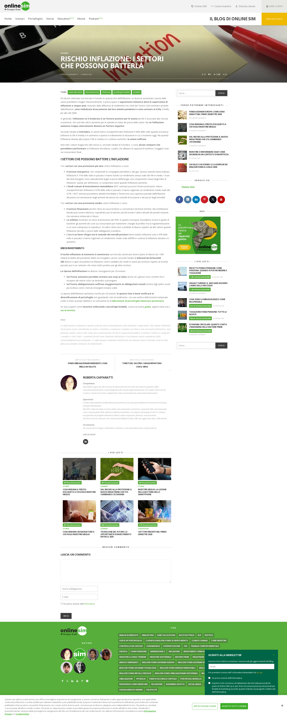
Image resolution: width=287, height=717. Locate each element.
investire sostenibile (160, 657)
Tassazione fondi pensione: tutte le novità (208, 313)
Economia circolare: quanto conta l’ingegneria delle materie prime (208, 325)
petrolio (141, 679)
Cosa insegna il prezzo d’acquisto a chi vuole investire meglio (79, 492)
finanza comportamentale (205, 646)
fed (185, 646)
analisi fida (148, 635)
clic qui (259, 672)
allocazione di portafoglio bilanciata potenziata (138, 300)
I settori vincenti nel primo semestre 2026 (152, 533)
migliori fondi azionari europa (158, 662)
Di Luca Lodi (194, 171)
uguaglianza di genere (131, 689)
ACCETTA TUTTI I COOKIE (234, 706)
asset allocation (75, 92)
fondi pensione (139, 651)
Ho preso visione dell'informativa (227, 678)
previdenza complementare (133, 684)
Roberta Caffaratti (69, 74)
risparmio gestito (175, 684)
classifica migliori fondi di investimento (167, 640)
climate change (200, 640)
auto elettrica (186, 635)
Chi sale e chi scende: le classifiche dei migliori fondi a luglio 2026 (208, 165)
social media (194, 684)
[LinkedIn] (196, 199)
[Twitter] (213, 199)
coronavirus (153, 646)
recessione (156, 684)
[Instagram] (187, 199)
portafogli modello (122, 92)
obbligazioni (126, 679)
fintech (123, 651)
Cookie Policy (22, 714)
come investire (218, 640)
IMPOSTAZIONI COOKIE (205, 706)
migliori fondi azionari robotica (195, 662)
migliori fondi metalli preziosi (135, 673)
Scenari (64, 53)
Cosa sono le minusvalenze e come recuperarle (207, 300)
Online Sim (188, 187)
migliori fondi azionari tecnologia (137, 668)
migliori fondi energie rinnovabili (178, 668)
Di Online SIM (194, 158)
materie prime (182, 657)
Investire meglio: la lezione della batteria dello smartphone (152, 492)
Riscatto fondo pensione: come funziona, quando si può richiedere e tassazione (208, 270)
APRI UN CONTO (274, 18)
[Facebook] (179, 199)
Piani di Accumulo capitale (163, 679)
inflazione (106, 92)
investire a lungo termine (132, 657)
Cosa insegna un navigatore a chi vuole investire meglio (78, 533)
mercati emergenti (128, 662)
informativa (89, 603)
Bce (199, 635)
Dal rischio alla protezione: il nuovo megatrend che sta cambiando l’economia (116, 492)
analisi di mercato (128, 635)
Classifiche (143, 528)
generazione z (157, 651)
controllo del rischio (131, 646)
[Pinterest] (204, 199)
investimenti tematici (194, 651)
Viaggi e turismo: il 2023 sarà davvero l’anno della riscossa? (208, 284)
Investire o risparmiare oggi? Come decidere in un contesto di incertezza (209, 153)
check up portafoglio (130, 640)
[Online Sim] (74, 630)
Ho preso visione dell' (79, 603)
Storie (66, 486)
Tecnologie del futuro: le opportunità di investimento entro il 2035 (115, 534)
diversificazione (92, 92)
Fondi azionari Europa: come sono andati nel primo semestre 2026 (207, 113)
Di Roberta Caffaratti (197, 118)
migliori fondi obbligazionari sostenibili (176, 673)
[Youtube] (221, 199)
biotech (209, 635)
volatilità (136, 92)
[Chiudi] (282, 705)
